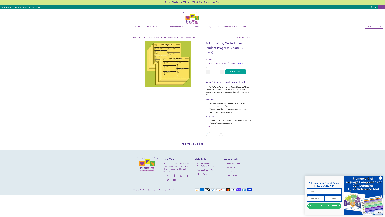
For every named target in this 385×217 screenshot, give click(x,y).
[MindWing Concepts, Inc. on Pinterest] (167, 180)
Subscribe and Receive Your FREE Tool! (324, 206)
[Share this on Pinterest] (218, 134)
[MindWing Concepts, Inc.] (192, 17)
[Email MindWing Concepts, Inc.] (167, 175)
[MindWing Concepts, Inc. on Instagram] (181, 175)
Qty (207, 67)
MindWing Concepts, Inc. (148, 190)
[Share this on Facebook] (213, 134)
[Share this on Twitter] (208, 134)
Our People (17, 7)
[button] (146, 26)
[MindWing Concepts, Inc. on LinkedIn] (187, 175)
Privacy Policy (202, 174)
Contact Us (26, 7)
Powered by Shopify (167, 190)
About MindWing (6, 7)
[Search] (380, 26)
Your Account (36, 7)
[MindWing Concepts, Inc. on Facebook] (174, 175)
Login (374, 7)
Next (248, 37)
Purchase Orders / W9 (205, 170)
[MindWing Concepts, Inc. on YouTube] (174, 180)
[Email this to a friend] (223, 134)
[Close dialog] (380, 178)
